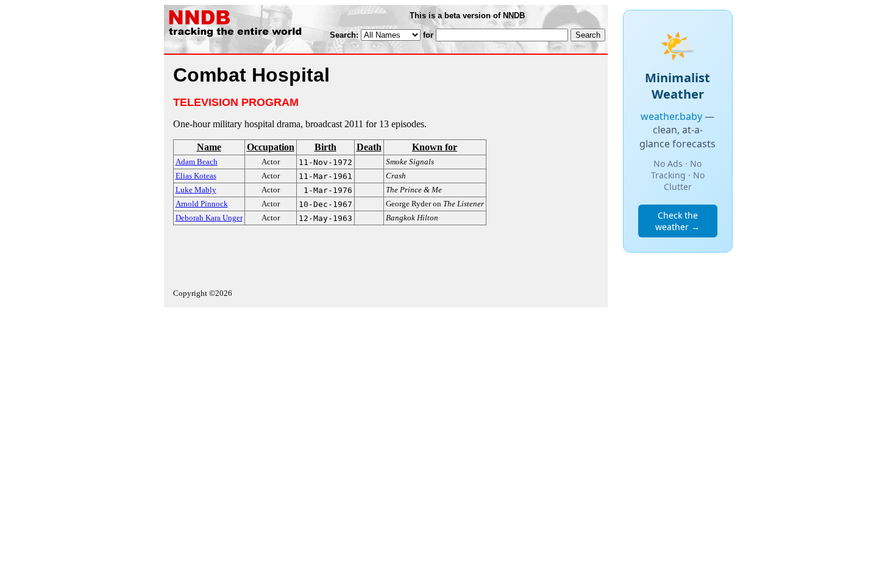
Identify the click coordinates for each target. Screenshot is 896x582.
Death (369, 147)
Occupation (270, 147)
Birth (325, 147)
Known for (434, 147)
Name (209, 147)
